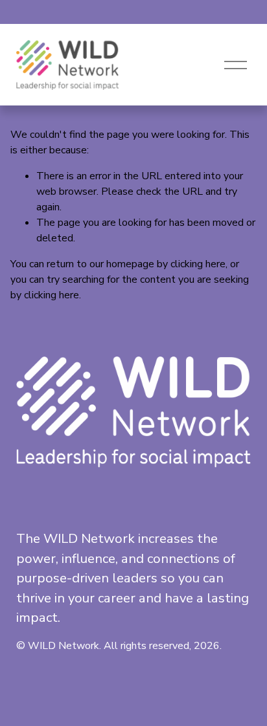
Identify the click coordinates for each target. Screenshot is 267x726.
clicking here (198, 264)
